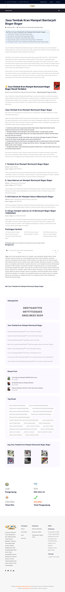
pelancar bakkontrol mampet (45, 432)
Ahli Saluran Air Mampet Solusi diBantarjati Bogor (20, 38)
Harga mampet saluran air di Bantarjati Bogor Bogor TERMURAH (25, 40)
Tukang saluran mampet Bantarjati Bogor (41, 414)
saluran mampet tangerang (16, 426)
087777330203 (32, 311)
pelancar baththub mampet (32, 435)
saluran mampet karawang (32, 426)
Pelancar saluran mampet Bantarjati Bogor (19, 417)
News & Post (43, 2)
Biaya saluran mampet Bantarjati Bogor (42, 411)
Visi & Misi (24, 532)
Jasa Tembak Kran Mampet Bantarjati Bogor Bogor (30, 243)
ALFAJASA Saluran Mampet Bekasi (22, 383)
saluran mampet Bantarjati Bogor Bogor (38, 405)
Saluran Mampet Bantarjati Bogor (17, 405)
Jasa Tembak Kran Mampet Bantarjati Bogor (43, 408)
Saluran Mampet (37, 529)
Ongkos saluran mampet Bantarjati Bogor (19, 411)
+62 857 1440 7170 (24, 2)
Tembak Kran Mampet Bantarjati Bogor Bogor (19, 34)
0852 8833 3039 (32, 315)
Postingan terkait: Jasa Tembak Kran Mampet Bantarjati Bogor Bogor (27, 42)
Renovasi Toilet (36, 532)
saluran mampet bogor (14, 423)
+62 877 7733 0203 (11, 2)
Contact (23, 538)
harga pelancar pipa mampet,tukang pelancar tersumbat (23, 429)
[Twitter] (8, 571)
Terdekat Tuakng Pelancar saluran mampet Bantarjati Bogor (24, 420)
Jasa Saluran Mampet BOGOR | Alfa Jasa (24, 377)
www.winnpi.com (26, 588)
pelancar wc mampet (29, 432)
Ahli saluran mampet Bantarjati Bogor (18, 414)
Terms (51, 2)
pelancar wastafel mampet (47, 429)
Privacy (58, 2)
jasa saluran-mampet (48, 426)
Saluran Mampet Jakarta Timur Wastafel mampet (27, 388)
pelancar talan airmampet (15, 435)
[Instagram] (10, 571)
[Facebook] (5, 571)
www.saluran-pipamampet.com (23, 586)
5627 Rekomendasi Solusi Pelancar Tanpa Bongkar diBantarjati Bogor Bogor (50, 234)
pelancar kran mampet (14, 432)
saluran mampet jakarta (45, 423)
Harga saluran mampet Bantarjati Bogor (19, 408)
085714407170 (32, 307)
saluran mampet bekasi (48, 420)
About (23, 529)
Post (22, 535)
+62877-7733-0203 (53, 557)
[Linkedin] (13, 571)
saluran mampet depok (29, 423)
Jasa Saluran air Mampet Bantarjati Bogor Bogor (20, 36)
